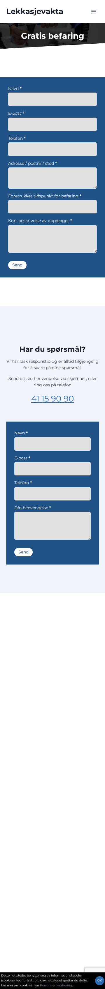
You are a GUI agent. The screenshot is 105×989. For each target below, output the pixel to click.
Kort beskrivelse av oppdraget (40, 220)
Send (17, 265)
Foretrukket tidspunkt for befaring (44, 196)
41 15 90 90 (52, 399)
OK (99, 980)
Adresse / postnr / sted (32, 163)
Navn (15, 88)
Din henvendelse (32, 507)
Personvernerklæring (56, 985)
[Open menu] (93, 11)
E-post (16, 113)
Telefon (17, 138)
